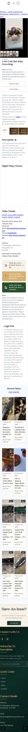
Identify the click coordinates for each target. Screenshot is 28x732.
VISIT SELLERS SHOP (13, 215)
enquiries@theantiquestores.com (12, 717)
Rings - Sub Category (11, 12)
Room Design (23, 131)
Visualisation (14, 131)
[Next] (25, 728)
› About (3, 682)
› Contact (3, 689)
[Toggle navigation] (14, 3)
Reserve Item (14, 84)
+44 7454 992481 (6, 725)
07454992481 (12, 233)
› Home (3, 678)
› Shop (2, 685)
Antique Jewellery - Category (14, 15)
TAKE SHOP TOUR (11, 217)
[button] (2, 33)
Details (4, 131)
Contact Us (14, 623)
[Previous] (3, 728)
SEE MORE (14, 392)
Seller (18, 117)
